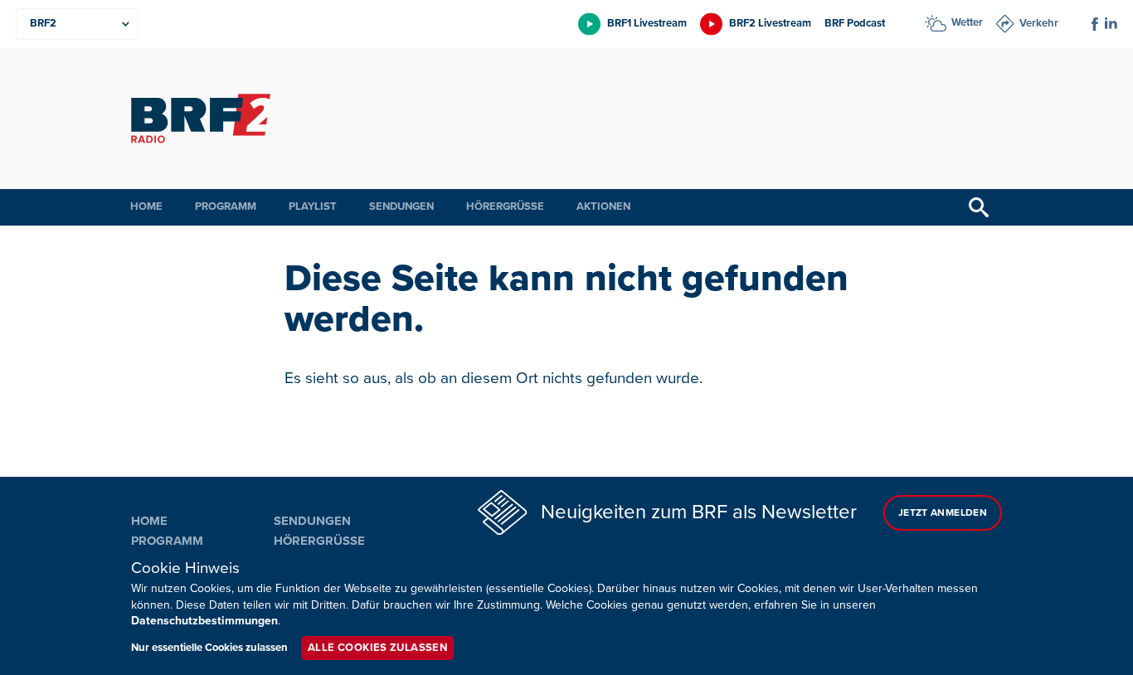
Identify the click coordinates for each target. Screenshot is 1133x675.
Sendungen (401, 206)
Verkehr (1038, 23)
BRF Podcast (854, 23)
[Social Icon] (1095, 24)
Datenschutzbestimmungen (204, 621)
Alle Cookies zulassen (377, 647)
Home (146, 206)
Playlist (313, 206)
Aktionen (603, 206)
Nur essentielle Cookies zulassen (209, 647)
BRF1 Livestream (647, 23)
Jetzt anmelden (942, 513)
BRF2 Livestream (770, 23)
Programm (225, 206)
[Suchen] (979, 207)
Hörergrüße (505, 206)
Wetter (967, 22)
